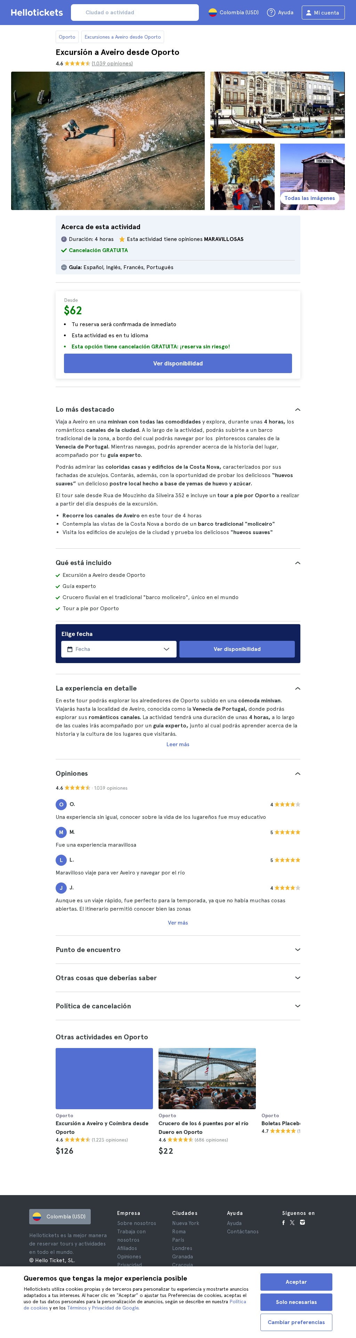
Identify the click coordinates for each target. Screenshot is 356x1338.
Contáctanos (243, 1231)
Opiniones (129, 1257)
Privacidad (129, 1265)
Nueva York (185, 1223)
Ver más (178, 922)
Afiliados (127, 1248)
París (178, 1240)
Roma (179, 1231)
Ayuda (234, 1223)
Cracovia (182, 1265)
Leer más (178, 744)
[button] (178, 409)
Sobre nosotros (136, 1223)
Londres (182, 1248)
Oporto (67, 37)
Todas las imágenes (309, 198)
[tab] (178, 409)
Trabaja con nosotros (131, 1235)
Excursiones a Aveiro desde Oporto (122, 37)
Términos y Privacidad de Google (102, 1308)
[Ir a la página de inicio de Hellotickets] (38, 12)
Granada (182, 1257)
